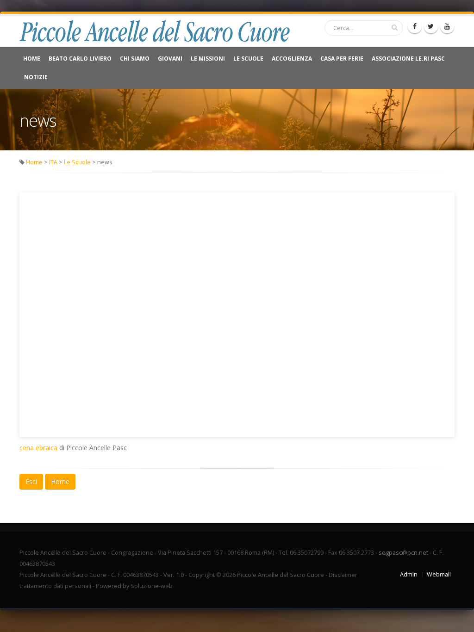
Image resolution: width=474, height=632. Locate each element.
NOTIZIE (36, 77)
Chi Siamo (135, 58)
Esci (31, 481)
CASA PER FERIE (341, 58)
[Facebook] (415, 26)
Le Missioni (208, 58)
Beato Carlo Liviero (80, 58)
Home (31, 58)
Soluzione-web (152, 586)
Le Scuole (248, 58)
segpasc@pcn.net (403, 553)
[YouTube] (447, 26)
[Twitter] (431, 26)
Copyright (201, 575)
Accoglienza (292, 58)
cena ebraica (38, 447)
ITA (53, 162)
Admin (409, 574)
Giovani (170, 58)
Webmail (439, 574)
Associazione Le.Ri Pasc (408, 58)
